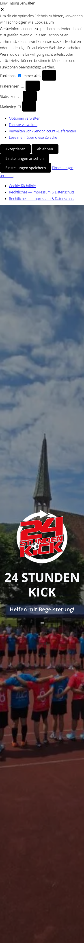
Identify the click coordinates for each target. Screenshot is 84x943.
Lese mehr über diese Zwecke (33, 137)
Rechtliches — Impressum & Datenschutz (41, 192)
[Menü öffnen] (42, 622)
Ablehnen (45, 149)
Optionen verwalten (24, 118)
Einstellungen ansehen (24, 158)
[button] (42, 9)
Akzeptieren (15, 149)
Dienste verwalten (23, 124)
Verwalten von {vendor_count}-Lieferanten (42, 131)
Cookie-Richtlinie (22, 185)
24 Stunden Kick (42, 584)
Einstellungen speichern (25, 167)
